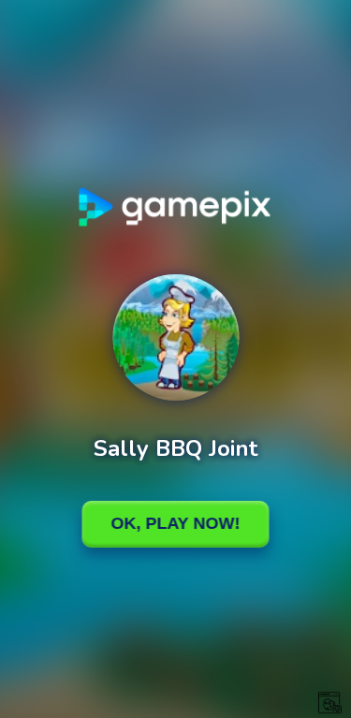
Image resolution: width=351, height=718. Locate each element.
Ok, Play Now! (176, 523)
